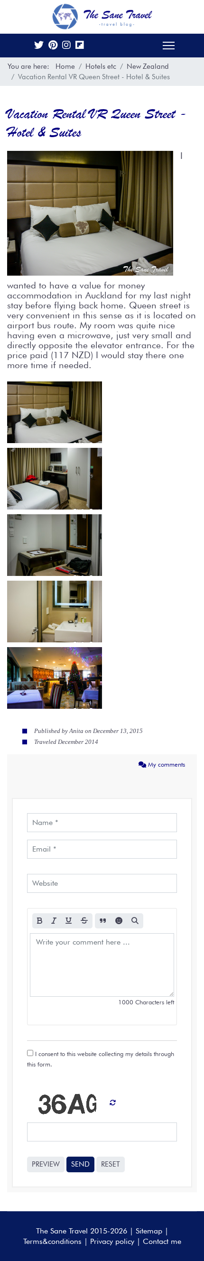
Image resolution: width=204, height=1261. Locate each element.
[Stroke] (84, 921)
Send (80, 1164)
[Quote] (103, 921)
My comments (165, 764)
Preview (46, 1164)
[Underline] (68, 921)
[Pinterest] (52, 46)
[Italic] (53, 921)
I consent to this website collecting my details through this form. (100, 1059)
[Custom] (79, 46)
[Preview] (135, 921)
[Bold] (39, 921)
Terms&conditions (52, 1241)
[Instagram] (66, 46)
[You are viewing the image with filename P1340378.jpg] (54, 611)
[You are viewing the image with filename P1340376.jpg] (54, 479)
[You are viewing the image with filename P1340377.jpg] (54, 545)
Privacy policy (112, 1241)
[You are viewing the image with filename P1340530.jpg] (54, 678)
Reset (110, 1164)
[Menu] (169, 45)
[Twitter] (39, 46)
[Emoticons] (119, 921)
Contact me (162, 1241)
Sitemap (149, 1230)
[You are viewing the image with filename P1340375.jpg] (54, 412)
